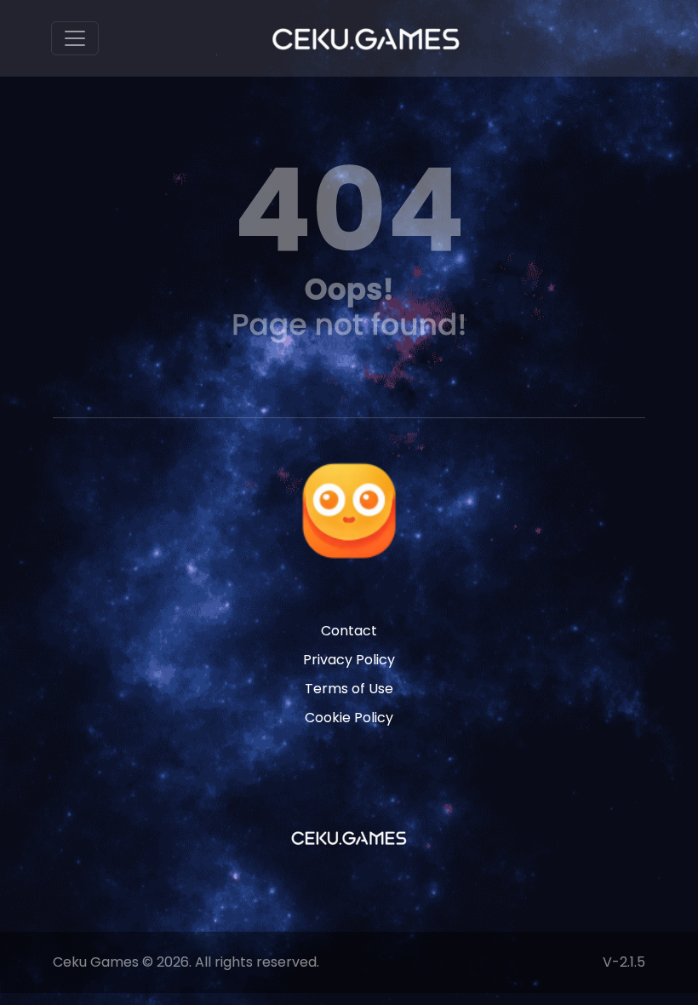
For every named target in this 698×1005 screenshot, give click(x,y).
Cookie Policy (349, 717)
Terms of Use (349, 688)
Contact (349, 630)
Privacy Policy (349, 659)
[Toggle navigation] (75, 38)
